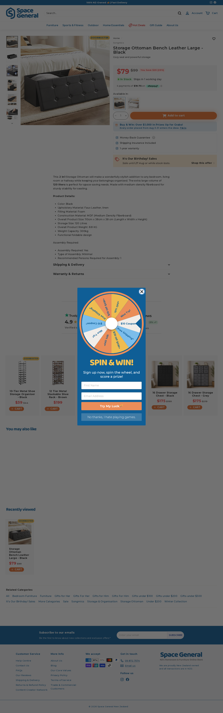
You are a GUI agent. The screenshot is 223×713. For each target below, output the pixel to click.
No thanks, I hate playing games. (111, 417)
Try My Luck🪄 (111, 406)
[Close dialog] (141, 291)
